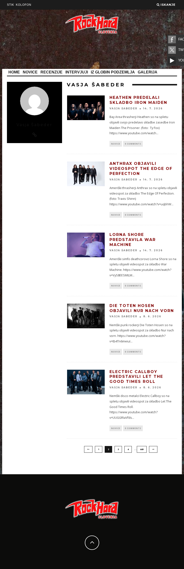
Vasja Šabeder (123, 108)
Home (14, 72)
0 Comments (133, 143)
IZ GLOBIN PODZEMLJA (113, 72)
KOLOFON (23, 4)
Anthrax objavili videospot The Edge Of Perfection (140, 168)
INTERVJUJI (76, 72)
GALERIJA (147, 72)
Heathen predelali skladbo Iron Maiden (138, 100)
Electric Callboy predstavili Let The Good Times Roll (136, 376)
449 (142, 449)
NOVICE (30, 72)
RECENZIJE (51, 72)
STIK (10, 4)
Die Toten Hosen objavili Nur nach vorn (141, 308)
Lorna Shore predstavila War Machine (132, 239)
